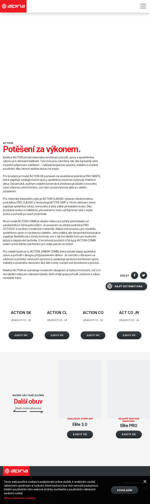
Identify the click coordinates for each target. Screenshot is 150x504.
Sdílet (124, 275)
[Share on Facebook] (134, 275)
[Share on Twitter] (143, 275)
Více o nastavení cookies (20, 498)
